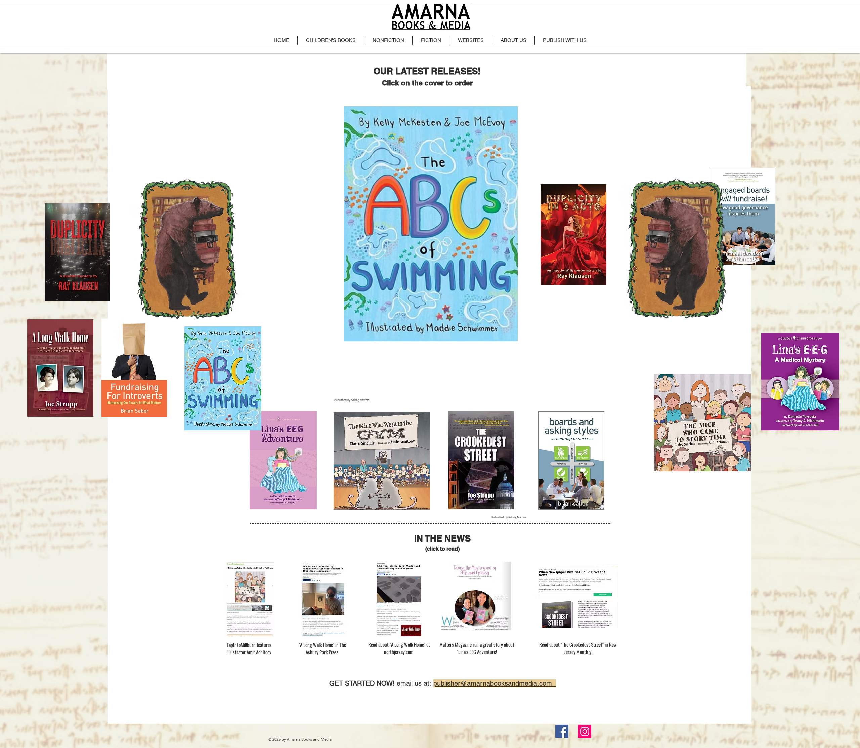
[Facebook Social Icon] (561, 731)
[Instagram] (584, 731)
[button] (431, 224)
